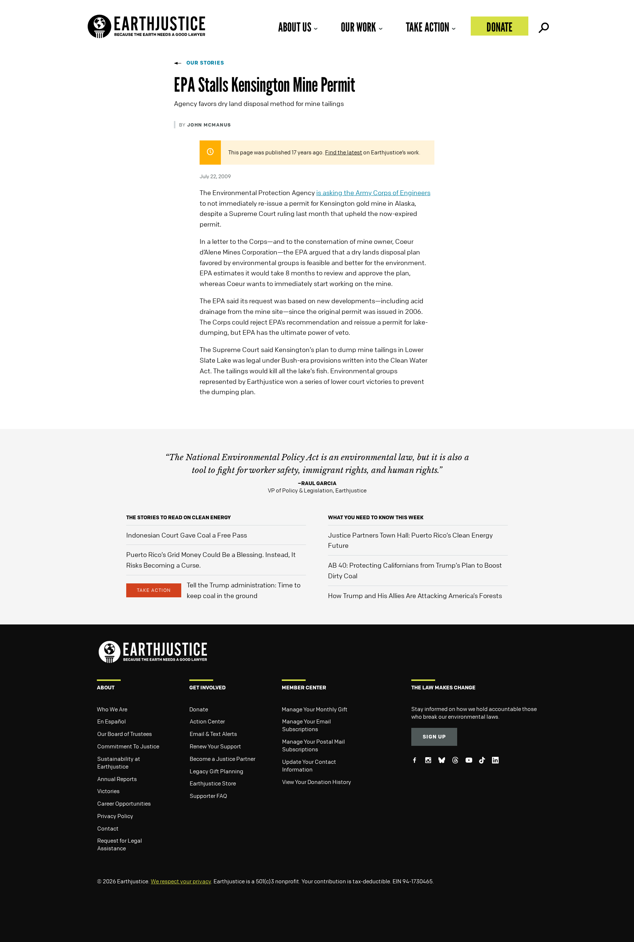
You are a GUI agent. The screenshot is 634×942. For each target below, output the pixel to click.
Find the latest (343, 152)
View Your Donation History (316, 781)
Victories (108, 791)
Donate (500, 26)
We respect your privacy (181, 881)
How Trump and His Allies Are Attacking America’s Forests (415, 595)
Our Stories (205, 62)
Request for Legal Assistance (119, 844)
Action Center (207, 721)
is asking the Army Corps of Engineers (373, 192)
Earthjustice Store (213, 783)
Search (543, 26)
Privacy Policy (115, 816)
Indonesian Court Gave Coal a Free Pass (186, 535)
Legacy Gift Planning (216, 771)
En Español (111, 721)
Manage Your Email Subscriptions (306, 725)
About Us (294, 26)
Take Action (427, 26)
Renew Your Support (215, 746)
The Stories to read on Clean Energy (178, 517)
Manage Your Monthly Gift (314, 709)
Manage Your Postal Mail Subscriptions (313, 745)
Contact (108, 828)
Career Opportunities (124, 803)
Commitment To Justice (128, 746)
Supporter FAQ (208, 795)
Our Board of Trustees (124, 733)
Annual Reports (117, 778)
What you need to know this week (375, 517)
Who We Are (112, 709)
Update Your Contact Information (309, 765)
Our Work (358, 26)
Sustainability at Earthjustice (118, 762)
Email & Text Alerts (213, 733)
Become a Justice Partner (222, 758)
